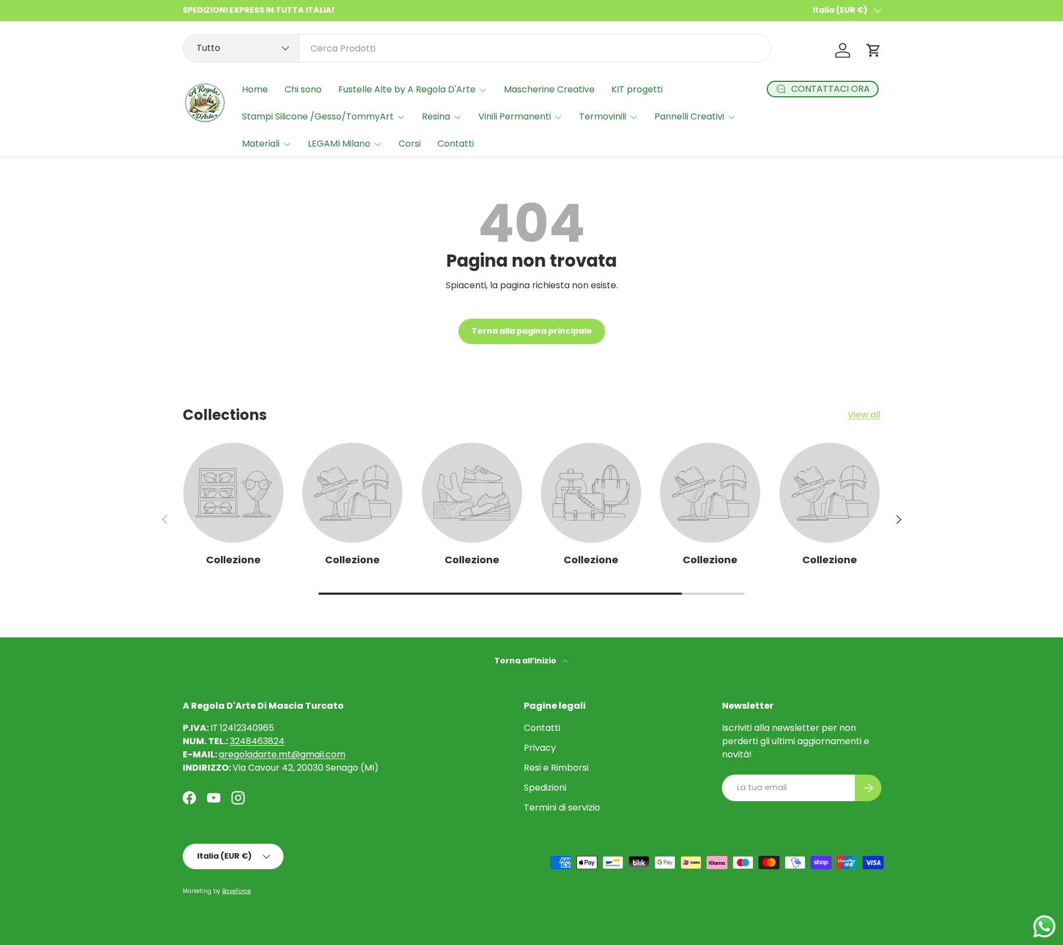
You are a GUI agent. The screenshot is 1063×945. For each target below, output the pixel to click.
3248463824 (257, 741)
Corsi (410, 143)
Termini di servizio (562, 807)
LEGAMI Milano (339, 143)
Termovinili (602, 116)
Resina (436, 116)
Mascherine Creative (549, 89)
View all (864, 414)
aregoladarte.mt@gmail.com (282, 754)
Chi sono (303, 89)
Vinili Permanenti (514, 116)
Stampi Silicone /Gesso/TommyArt (318, 116)
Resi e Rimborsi (556, 767)
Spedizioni (545, 787)
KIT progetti (637, 89)
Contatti (455, 143)
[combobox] (477, 48)
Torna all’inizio (526, 660)
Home (255, 89)
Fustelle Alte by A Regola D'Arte (407, 89)
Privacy (540, 747)
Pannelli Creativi (689, 116)
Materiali (261, 143)
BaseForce (236, 891)
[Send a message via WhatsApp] (1044, 926)
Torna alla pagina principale (532, 330)
